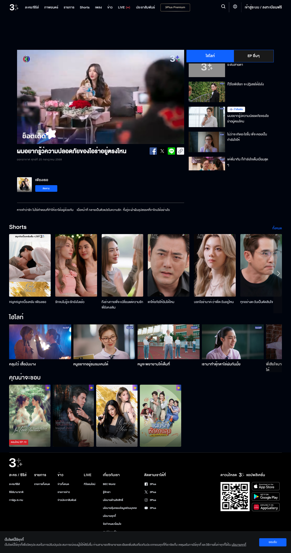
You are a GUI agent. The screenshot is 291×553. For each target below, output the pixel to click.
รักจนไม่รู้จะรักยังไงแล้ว (69, 302)
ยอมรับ (273, 542)
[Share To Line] (171, 151)
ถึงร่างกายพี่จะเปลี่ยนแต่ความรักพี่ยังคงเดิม (122, 304)
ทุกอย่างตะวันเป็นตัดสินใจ (256, 302)
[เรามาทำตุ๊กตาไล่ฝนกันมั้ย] (233, 341)
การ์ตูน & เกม (16, 500)
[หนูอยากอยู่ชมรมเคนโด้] (104, 341)
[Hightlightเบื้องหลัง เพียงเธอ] (30, 265)
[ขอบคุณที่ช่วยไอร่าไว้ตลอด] (117, 416)
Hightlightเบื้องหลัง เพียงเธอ (27, 302)
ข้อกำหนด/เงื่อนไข (112, 524)
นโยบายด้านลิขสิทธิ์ (113, 500)
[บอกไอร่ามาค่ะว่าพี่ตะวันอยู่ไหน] (215, 265)
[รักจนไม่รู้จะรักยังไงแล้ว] (76, 265)
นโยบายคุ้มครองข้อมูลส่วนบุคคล (120, 508)
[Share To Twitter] (162, 151)
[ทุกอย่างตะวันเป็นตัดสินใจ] (261, 265)
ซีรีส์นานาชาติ (16, 492)
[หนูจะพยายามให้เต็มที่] (169, 341)
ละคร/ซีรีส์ (14, 484)
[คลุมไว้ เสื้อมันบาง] (40, 341)
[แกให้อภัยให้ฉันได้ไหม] (168, 265)
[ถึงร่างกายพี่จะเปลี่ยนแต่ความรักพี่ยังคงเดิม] (122, 265)
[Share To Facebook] (153, 151)
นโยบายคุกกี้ (109, 516)
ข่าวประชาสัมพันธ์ (67, 500)
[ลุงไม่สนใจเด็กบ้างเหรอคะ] (160, 416)
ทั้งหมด (277, 228)
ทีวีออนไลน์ (89, 484)
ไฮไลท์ (210, 56)
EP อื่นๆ (254, 56)
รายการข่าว (64, 492)
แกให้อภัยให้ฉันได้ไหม (161, 302)
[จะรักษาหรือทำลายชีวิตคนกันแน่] (73, 416)
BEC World (109, 484)
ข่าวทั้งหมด (63, 484)
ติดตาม (46, 188)
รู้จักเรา (106, 492)
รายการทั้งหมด (42, 484)
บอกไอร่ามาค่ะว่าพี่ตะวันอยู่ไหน (214, 302)
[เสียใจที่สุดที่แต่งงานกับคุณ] (29, 416)
